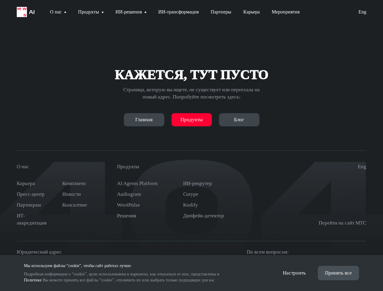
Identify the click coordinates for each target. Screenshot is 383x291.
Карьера (26, 183)
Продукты (191, 119)
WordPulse (128, 205)
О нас (23, 166)
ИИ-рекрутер (197, 183)
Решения (126, 216)
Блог (239, 119)
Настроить (294, 273)
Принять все (338, 273)
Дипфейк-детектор (203, 216)
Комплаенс (74, 183)
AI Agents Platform (137, 183)
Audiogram (129, 194)
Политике (33, 280)
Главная (144, 119)
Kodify (190, 205)
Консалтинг (74, 205)
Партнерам (29, 205)
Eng (362, 11)
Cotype (190, 194)
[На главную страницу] (25, 12)
